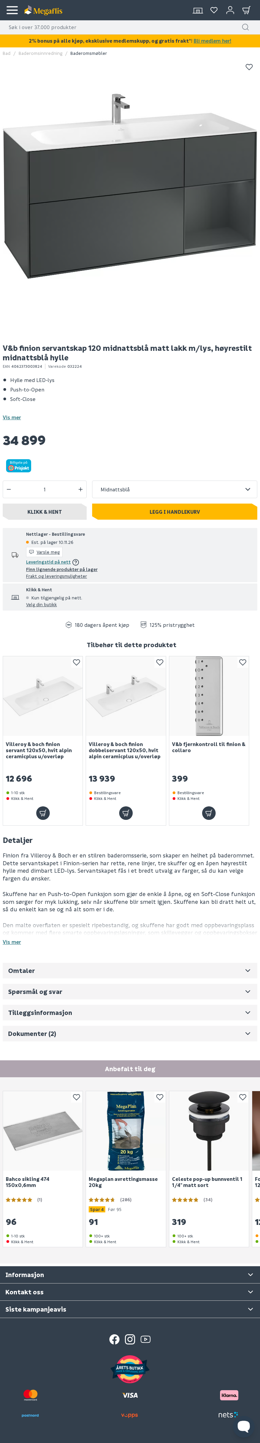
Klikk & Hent (44, 511)
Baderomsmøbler (88, 53)
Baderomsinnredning (40, 53)
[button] (245, 27)
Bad (6, 53)
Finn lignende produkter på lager (62, 569)
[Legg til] (43, 813)
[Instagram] (130, 1339)
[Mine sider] (214, 10)
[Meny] (12, 10)
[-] (9, 489)
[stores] (198, 10)
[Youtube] (145, 1339)
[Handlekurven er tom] (246, 10)
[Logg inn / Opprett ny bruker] (230, 10)
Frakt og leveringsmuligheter (56, 576)
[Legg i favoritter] (249, 67)
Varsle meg (48, 552)
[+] (80, 489)
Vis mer (12, 417)
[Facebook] (114, 1339)
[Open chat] (244, 1427)
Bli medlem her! (212, 40)
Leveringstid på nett (48, 562)
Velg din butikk (41, 604)
